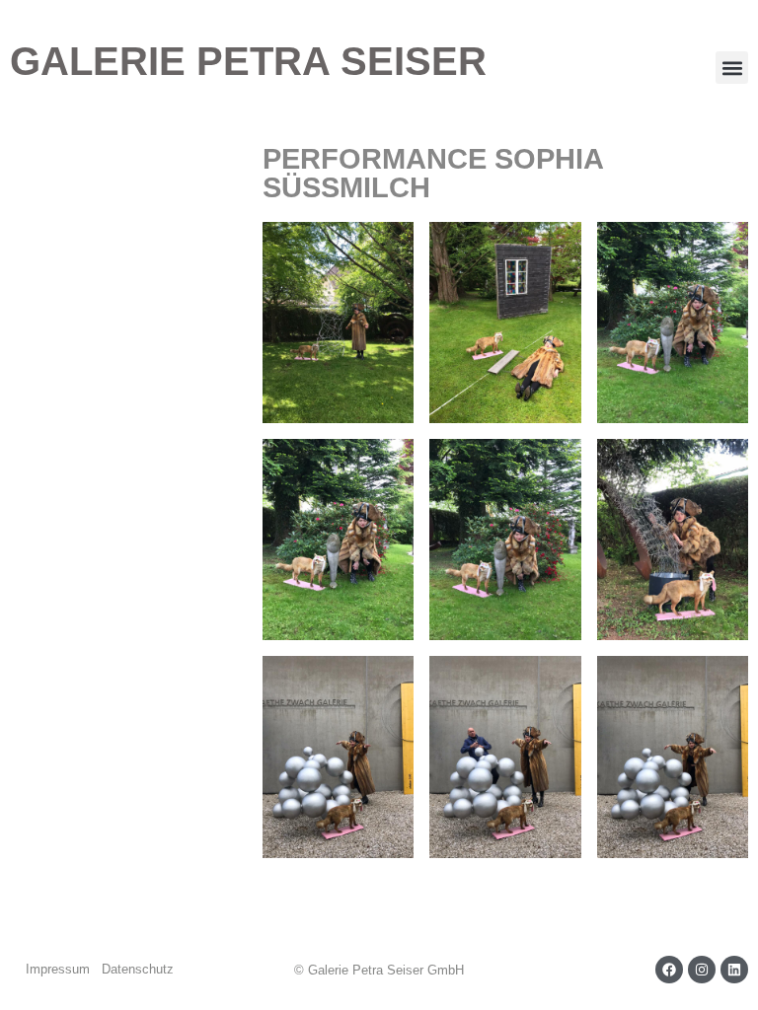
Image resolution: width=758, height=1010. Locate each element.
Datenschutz (138, 969)
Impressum (58, 969)
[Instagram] (702, 969)
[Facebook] (669, 969)
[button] (732, 67)
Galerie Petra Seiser (248, 61)
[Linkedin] (734, 969)
